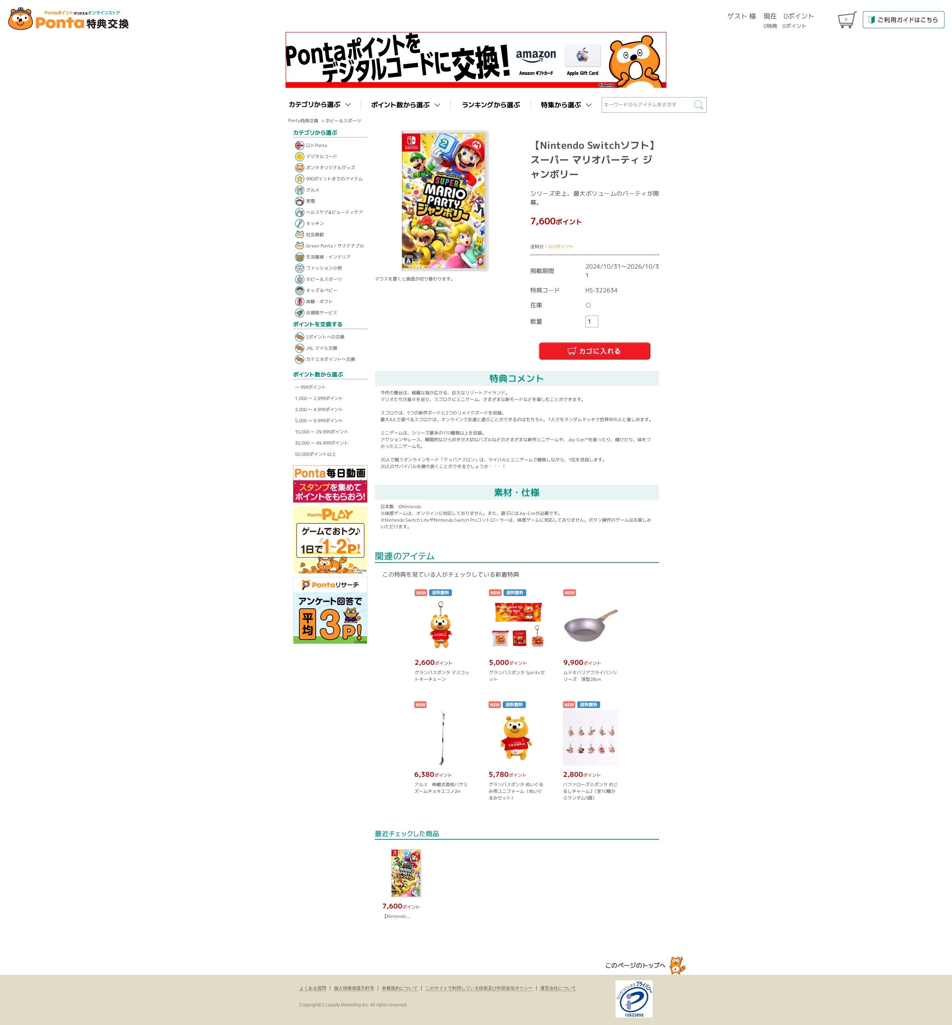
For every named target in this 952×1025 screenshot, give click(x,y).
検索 (700, 106)
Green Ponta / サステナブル (335, 246)
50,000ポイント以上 (315, 454)
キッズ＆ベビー (321, 290)
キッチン (315, 223)
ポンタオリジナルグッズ (330, 167)
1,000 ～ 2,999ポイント (319, 398)
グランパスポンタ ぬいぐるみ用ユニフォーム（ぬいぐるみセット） (515, 791)
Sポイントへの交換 (325, 337)
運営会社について (558, 988)
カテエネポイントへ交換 (330, 359)
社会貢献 (315, 234)
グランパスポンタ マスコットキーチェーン (442, 675)
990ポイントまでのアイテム (334, 179)
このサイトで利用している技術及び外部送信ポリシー (479, 988)
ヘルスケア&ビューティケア (334, 212)
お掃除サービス (321, 313)
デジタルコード (321, 156)
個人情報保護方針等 (354, 988)
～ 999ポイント (310, 387)
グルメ (312, 190)
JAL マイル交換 (321, 348)
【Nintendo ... (396, 916)
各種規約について (400, 988)
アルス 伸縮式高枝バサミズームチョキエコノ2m (440, 787)
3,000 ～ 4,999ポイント (319, 409)
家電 (310, 201)
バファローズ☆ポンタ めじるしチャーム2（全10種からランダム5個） (590, 791)
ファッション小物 (324, 268)
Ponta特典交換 (303, 120)
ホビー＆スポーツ (343, 121)
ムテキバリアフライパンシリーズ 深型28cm (590, 675)
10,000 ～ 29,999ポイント (321, 432)
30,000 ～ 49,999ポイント (321, 443)
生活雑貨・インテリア (328, 257)
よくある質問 (312, 988)
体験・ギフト (319, 301)
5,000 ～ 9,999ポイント (319, 420)
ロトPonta (316, 145)
